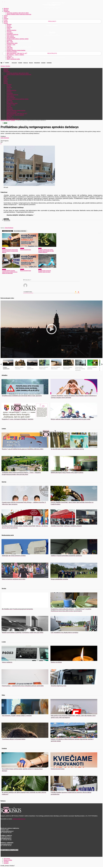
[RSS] (4, 1)
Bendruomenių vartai (12, 43)
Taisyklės (6, 861)
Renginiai (9, 24)
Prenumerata (37, 62)
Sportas (6, 21)
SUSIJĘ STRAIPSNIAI (7, 230)
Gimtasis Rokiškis (5, 120)
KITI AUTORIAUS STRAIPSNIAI (20, 230)
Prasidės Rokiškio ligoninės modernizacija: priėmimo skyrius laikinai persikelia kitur (9, 272)
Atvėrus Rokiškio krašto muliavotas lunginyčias (19, 14)
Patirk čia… (9, 56)
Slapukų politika (8, 860)
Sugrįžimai (9, 40)
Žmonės (9, 46)
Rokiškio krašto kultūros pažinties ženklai (17, 39)
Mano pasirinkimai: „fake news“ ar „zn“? (17, 53)
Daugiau (6, 23)
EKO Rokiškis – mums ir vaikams (15, 54)
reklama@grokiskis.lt (6, 844)
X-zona (5, 20)
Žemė (5, 17)
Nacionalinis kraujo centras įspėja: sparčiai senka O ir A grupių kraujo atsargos (10, 251)
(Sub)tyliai (9, 27)
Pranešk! (20, 62)
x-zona (4, 642)
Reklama (31, 62)
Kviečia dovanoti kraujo (25, 249)
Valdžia (5, 15)
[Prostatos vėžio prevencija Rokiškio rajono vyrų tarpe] (47, 267)
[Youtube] (6, 1)
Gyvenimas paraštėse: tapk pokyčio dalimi (18, 13)
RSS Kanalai (7, 858)
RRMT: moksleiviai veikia (13, 59)
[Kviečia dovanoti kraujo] (29, 246)
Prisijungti (14, 62)
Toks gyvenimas (11, 37)
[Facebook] (2, 1)
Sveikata (6, 18)
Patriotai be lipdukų (12, 52)
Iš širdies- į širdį (11, 44)
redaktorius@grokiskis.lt (19, 819)
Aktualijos (6, 8)
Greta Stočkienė (5, 138)
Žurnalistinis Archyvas (12, 34)
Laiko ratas (9, 47)
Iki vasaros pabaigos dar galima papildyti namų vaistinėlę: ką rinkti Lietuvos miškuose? (46, 251)
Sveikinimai (10, 49)
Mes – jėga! (10, 41)
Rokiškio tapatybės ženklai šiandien (16, 50)
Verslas (9, 26)
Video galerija (10, 36)
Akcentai (6, 10)
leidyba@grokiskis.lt (6, 838)
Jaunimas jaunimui (11, 30)
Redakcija (25, 62)
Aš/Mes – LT (10, 57)
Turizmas (9, 31)
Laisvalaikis (10, 33)
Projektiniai (7, 11)
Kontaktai (6, 863)
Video (3, 695)
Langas (8, 28)
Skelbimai (43, 62)
